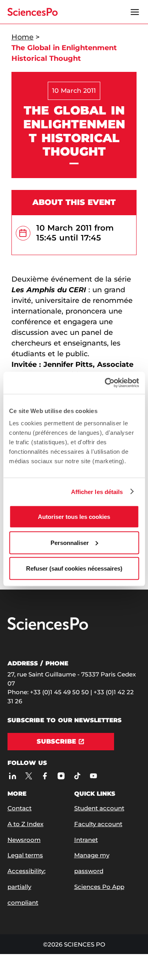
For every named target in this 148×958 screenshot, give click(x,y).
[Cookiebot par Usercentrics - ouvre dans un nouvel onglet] (105, 383)
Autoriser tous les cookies (74, 516)
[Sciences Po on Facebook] (45, 776)
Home (22, 37)
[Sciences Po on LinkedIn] (12, 776)
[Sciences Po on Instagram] (61, 776)
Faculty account (98, 824)
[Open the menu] (135, 12)
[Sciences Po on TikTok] (77, 776)
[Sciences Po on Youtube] (93, 776)
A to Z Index (25, 824)
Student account (99, 808)
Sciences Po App (99, 886)
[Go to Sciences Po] (47, 628)
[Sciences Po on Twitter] (29, 776)
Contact (19, 808)
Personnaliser (70, 542)
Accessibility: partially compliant (26, 886)
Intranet (86, 839)
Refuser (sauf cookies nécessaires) (74, 568)
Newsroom (24, 839)
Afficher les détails (97, 491)
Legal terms (25, 855)
